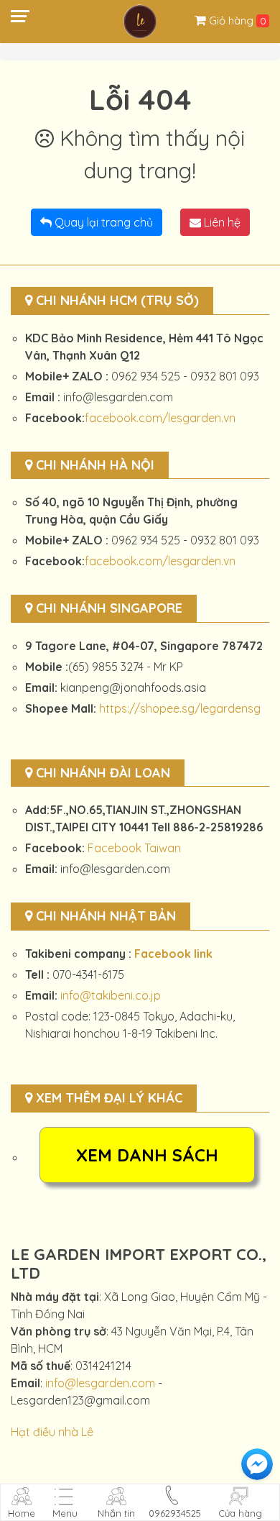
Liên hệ (221, 222)
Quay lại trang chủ (102, 222)
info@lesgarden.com (100, 1383)
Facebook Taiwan (134, 848)
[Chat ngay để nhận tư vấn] (257, 1464)
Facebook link (173, 953)
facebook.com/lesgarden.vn (160, 418)
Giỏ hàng (232, 20)
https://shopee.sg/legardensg (180, 708)
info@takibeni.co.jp (110, 995)
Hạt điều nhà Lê (52, 1432)
